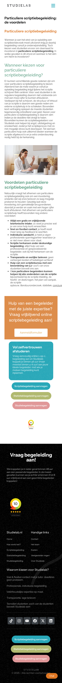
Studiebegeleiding (15, 561)
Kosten (34, 550)
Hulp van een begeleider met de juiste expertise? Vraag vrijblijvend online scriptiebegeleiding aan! (31, 311)
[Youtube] (27, 620)
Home (9, 539)
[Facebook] (35, 620)
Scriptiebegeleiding (15, 550)
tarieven (31, 199)
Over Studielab (37, 561)
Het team (35, 544)
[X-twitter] (43, 620)
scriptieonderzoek (14, 42)
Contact (34, 539)
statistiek (47, 285)
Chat (51, 675)
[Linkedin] (51, 620)
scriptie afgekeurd (14, 134)
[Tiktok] (11, 620)
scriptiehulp (19, 106)
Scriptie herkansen (20, 243)
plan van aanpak (47, 279)
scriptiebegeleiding (27, 114)
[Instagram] (19, 620)
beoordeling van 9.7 (21, 265)
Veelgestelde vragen (40, 555)
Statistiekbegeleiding (16, 555)
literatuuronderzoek (30, 285)
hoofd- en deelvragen (21, 279)
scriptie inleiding (39, 277)
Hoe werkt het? (14, 544)
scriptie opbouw (15, 284)
